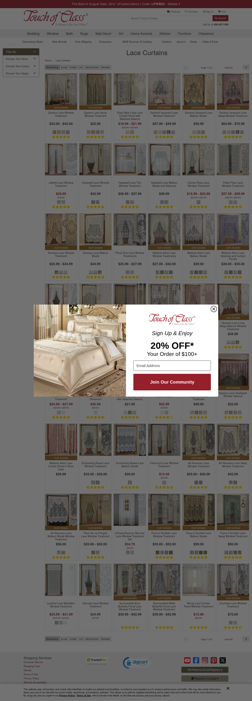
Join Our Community (172, 382)
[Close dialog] (214, 309)
